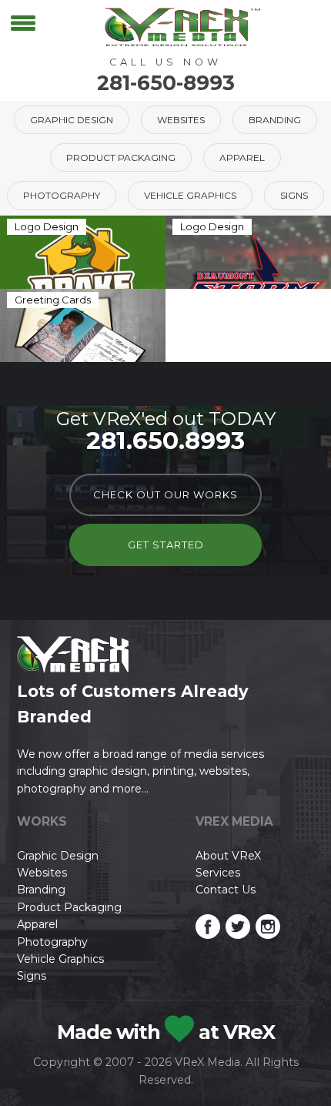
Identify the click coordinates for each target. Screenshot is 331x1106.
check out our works (165, 494)
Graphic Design (71, 120)
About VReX (228, 856)
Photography (61, 195)
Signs (294, 195)
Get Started (166, 544)
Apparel (242, 157)
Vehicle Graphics (190, 195)
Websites (181, 120)
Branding (275, 120)
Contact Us (226, 890)
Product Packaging (121, 157)
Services (218, 873)
